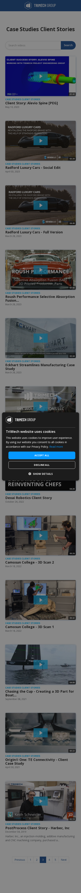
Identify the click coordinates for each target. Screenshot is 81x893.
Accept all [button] (41, 455)
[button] (40, 474)
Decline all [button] (42, 465)
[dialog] (40, 446)
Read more (56, 446)
